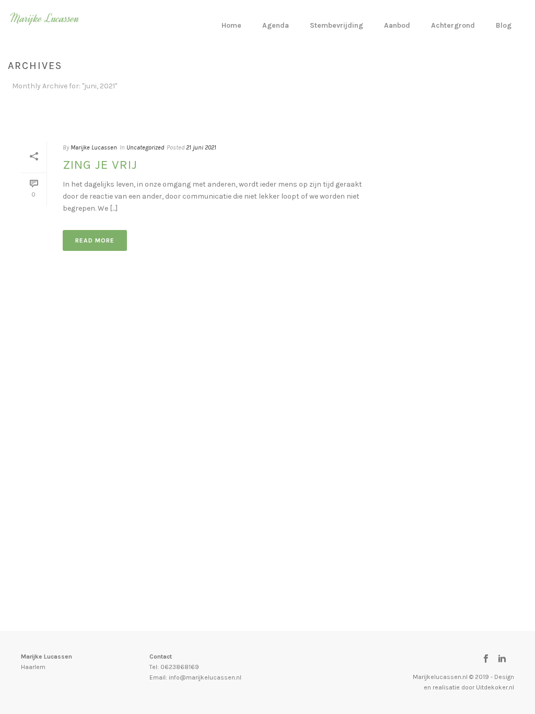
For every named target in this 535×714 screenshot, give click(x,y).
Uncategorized (145, 147)
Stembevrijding (336, 25)
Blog (503, 25)
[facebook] (486, 659)
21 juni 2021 (201, 147)
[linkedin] (502, 659)
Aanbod (397, 25)
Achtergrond (453, 25)
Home (231, 25)
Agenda (275, 25)
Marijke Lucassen (94, 147)
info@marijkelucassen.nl (205, 677)
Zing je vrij (100, 164)
